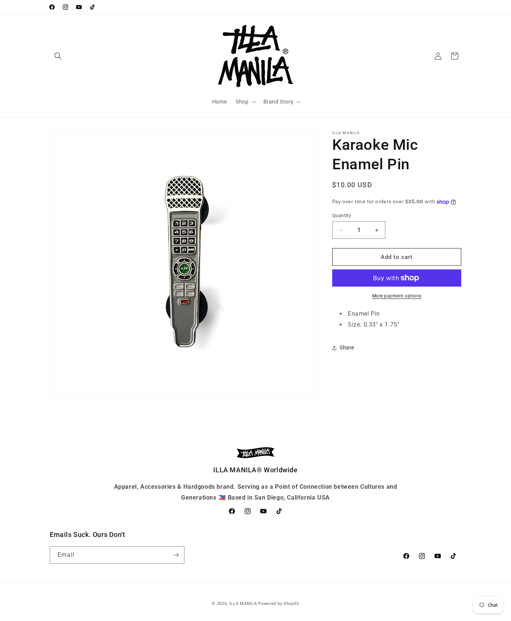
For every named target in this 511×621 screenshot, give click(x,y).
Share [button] (347, 347)
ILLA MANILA (243, 603)
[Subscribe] (176, 555)
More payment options (397, 296)
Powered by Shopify (278, 603)
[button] (58, 56)
